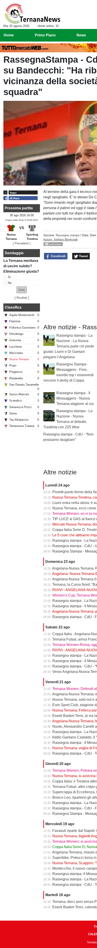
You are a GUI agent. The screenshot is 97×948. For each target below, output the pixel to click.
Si (9, 277)
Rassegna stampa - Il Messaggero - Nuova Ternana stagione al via (75, 398)
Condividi (58, 256)
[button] (21, 289)
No (10, 283)
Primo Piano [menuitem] (45, 35)
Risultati (21, 297)
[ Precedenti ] (21, 243)
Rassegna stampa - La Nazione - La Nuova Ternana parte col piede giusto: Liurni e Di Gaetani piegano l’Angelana (68, 346)
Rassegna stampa (67, 235)
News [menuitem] (81, 35)
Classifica (13, 307)
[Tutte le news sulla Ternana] (32, 14)
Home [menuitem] (9, 35)
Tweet (83, 256)
